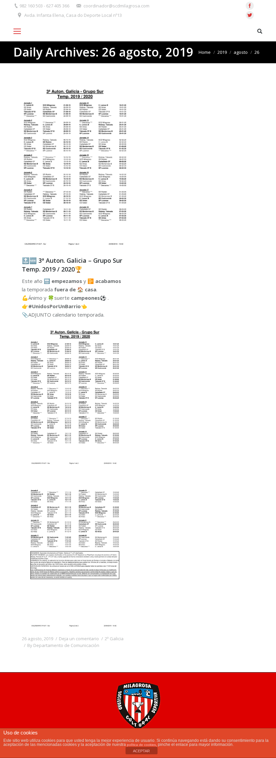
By (63, 645)
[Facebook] (250, 6)
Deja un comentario (79, 639)
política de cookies (141, 745)
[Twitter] (250, 15)
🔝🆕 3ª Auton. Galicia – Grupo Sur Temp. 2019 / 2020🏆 (72, 264)
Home (205, 52)
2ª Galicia (114, 639)
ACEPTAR (141, 751)
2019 (222, 52)
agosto (241, 52)
